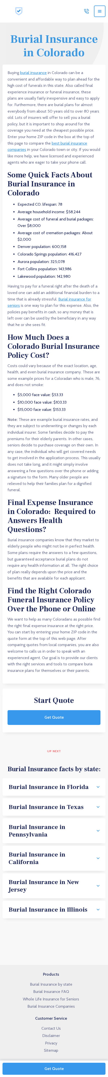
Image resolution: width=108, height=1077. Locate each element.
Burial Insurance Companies (51, 1006)
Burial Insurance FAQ (51, 991)
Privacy (51, 1043)
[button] (99, 11)
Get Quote (54, 717)
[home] (18, 11)
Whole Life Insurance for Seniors (51, 999)
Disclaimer (51, 1035)
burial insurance (33, 72)
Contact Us (51, 1028)
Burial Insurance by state (51, 984)
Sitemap (51, 1050)
